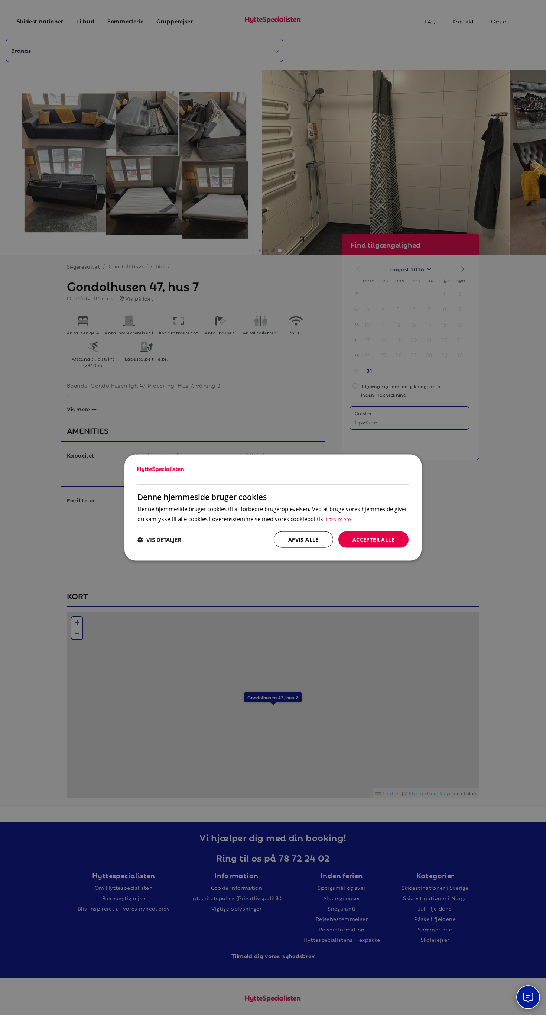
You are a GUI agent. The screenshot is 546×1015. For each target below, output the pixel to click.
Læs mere (338, 518)
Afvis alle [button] (303, 539)
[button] (159, 540)
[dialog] (273, 507)
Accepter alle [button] (373, 539)
